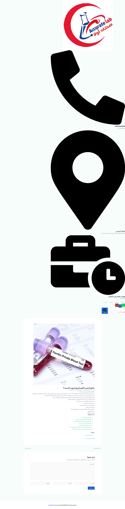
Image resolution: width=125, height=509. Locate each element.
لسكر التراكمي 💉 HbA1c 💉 (85, 423)
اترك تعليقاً (92, 390)
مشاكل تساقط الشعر (86, 417)
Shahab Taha (51, 505)
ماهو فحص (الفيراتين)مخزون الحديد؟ (83, 419)
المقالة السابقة (97, 448)
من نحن (111, 302)
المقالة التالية (27, 448)
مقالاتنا (116, 302)
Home (122, 302)
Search (123, 312)
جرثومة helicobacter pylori (85, 425)
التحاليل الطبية (86, 390)
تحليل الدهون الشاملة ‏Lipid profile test (82, 421)
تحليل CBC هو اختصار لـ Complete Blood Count (80, 427)
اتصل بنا (105, 302)
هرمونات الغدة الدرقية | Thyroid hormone (81, 429)
